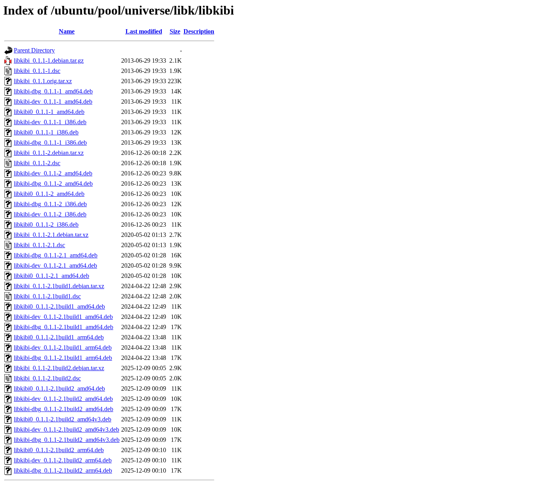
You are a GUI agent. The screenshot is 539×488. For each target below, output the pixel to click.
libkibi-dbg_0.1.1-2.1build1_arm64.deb (63, 357)
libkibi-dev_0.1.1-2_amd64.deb (53, 173)
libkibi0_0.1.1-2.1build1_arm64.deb (59, 337)
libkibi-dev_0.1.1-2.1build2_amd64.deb (63, 398)
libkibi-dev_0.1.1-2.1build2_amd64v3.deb (66, 429)
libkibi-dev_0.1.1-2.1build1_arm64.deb (63, 347)
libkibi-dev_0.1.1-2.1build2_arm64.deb (63, 460)
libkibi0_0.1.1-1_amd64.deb (49, 111)
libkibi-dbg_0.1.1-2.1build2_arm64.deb (63, 470)
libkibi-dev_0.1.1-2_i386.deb (50, 214)
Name (67, 31)
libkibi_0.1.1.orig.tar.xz (43, 81)
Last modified (143, 31)
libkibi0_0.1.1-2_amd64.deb (49, 193)
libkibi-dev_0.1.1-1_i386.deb (50, 122)
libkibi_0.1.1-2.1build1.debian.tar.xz (59, 286)
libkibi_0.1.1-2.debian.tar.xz (49, 152)
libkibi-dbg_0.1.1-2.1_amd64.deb (55, 255)
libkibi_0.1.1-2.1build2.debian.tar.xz (59, 368)
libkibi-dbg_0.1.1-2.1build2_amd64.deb (63, 409)
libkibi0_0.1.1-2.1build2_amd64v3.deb (62, 419)
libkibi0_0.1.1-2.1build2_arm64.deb (59, 450)
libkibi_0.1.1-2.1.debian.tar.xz (51, 234)
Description (198, 31)
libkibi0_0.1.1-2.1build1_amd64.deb (59, 306)
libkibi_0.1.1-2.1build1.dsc (47, 296)
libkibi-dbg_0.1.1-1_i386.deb (50, 142)
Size (175, 31)
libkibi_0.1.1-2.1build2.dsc (47, 378)
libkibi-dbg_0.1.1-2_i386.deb (50, 204)
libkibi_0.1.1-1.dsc (37, 70)
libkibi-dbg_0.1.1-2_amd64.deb (53, 183)
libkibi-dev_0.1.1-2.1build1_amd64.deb (63, 316)
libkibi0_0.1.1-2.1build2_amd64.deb (59, 388)
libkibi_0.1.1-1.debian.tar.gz (49, 60)
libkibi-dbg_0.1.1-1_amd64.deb (53, 91)
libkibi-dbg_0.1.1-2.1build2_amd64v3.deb (67, 439)
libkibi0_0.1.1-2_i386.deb (46, 224)
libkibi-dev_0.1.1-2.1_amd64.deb (55, 265)
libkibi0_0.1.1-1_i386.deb (46, 132)
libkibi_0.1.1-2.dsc (37, 163)
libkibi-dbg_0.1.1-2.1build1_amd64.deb (63, 327)
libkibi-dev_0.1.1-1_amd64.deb (53, 101)
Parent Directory (34, 50)
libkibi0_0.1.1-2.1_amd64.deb (51, 275)
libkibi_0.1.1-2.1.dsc (39, 245)
